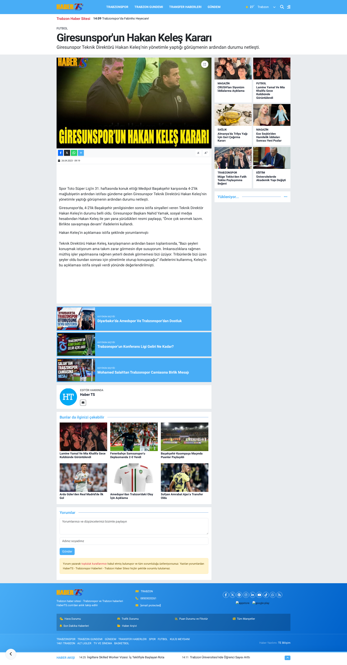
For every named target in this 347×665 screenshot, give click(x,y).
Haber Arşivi (129, 625)
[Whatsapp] (273, 595)
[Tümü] (285, 196)
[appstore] (242, 603)
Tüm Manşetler (246, 618)
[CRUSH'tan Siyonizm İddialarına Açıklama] (233, 68)
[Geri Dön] (10, 654)
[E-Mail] (83, 403)
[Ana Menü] (287, 7)
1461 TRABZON (66, 643)
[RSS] (279, 595)
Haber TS (87, 394)
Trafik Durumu (130, 618)
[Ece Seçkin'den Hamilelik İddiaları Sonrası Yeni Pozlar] (271, 115)
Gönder (67, 551)
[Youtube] (259, 595)
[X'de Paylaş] (67, 153)
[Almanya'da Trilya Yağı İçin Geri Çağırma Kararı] (233, 115)
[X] (232, 595)
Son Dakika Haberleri (76, 625)
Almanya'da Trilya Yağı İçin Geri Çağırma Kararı (232, 137)
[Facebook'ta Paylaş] (60, 153)
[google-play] (261, 603)
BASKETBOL (121, 643)
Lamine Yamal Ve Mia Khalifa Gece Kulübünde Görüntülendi (83, 455)
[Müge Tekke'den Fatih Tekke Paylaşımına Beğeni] (233, 158)
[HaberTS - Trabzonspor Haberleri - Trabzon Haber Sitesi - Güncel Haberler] (70, 6)
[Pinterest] (239, 595)
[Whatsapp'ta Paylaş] (74, 153)
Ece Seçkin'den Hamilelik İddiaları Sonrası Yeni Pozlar (269, 137)
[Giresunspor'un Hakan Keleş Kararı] (134, 103)
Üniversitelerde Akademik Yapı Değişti (271, 178)
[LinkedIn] (253, 595)
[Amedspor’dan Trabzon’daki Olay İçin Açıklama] (134, 477)
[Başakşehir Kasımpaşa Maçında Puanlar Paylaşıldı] (184, 436)
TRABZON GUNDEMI (148, 7)
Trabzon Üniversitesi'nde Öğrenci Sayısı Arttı (220, 657)
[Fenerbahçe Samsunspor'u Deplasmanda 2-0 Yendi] (134, 436)
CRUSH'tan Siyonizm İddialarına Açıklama (231, 89)
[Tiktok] (266, 595)
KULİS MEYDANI (180, 639)
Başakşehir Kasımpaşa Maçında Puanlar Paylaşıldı (182, 455)
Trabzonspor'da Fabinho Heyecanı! (121, 18)
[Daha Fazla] (81, 153)
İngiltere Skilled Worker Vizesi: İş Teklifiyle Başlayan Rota (125, 657)
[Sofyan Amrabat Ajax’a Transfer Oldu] (184, 477)
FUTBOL (62, 28)
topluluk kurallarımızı (95, 563)
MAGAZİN (224, 83)
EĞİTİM (260, 172)
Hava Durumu (73, 618)
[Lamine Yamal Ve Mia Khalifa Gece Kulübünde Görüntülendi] (83, 436)
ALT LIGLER (84, 643)
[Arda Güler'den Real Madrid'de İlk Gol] (83, 477)
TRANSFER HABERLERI (185, 7)
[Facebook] (226, 595)
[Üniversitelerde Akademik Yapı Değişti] (271, 158)
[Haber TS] (68, 396)
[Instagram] (246, 595)
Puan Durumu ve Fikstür (193, 618)
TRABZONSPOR (117, 7)
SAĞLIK (222, 129)
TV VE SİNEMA (103, 643)
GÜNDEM (214, 7)
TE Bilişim (284, 642)
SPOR (152, 639)
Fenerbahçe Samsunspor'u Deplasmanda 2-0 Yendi (127, 455)
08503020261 (148, 598)
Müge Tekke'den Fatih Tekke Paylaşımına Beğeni (232, 180)
